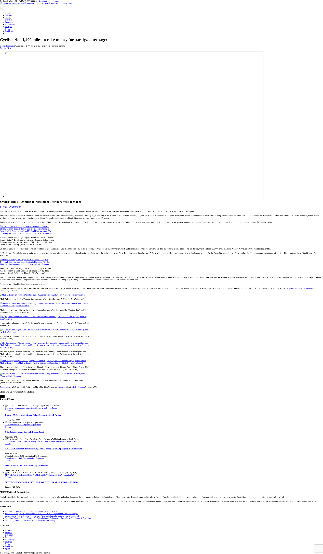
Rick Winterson (78, 387)
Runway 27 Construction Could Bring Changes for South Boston (31, 408)
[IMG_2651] (134, 196)
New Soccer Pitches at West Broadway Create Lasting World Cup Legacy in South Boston (41, 441)
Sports (7, 548)
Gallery (8, 410)
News (7, 544)
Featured (8, 537)
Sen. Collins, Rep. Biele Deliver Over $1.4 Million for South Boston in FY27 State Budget (41, 514)
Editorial (8, 532)
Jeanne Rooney (6, 387)
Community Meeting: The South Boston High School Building (30, 520)
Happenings (62, 387)
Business (8, 530)
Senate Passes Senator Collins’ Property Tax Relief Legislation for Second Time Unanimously (42, 516)
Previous (3, 48)
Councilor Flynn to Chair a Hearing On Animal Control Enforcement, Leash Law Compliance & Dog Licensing (50, 518)
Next (9, 48)
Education (9, 535)
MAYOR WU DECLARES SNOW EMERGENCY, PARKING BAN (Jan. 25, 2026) (40, 475)
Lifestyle (8, 542)
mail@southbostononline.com (47, 1)
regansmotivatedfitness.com (300, 288)
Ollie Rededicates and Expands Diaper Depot (23, 425)
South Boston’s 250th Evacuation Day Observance (25, 458)
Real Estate (9, 546)
